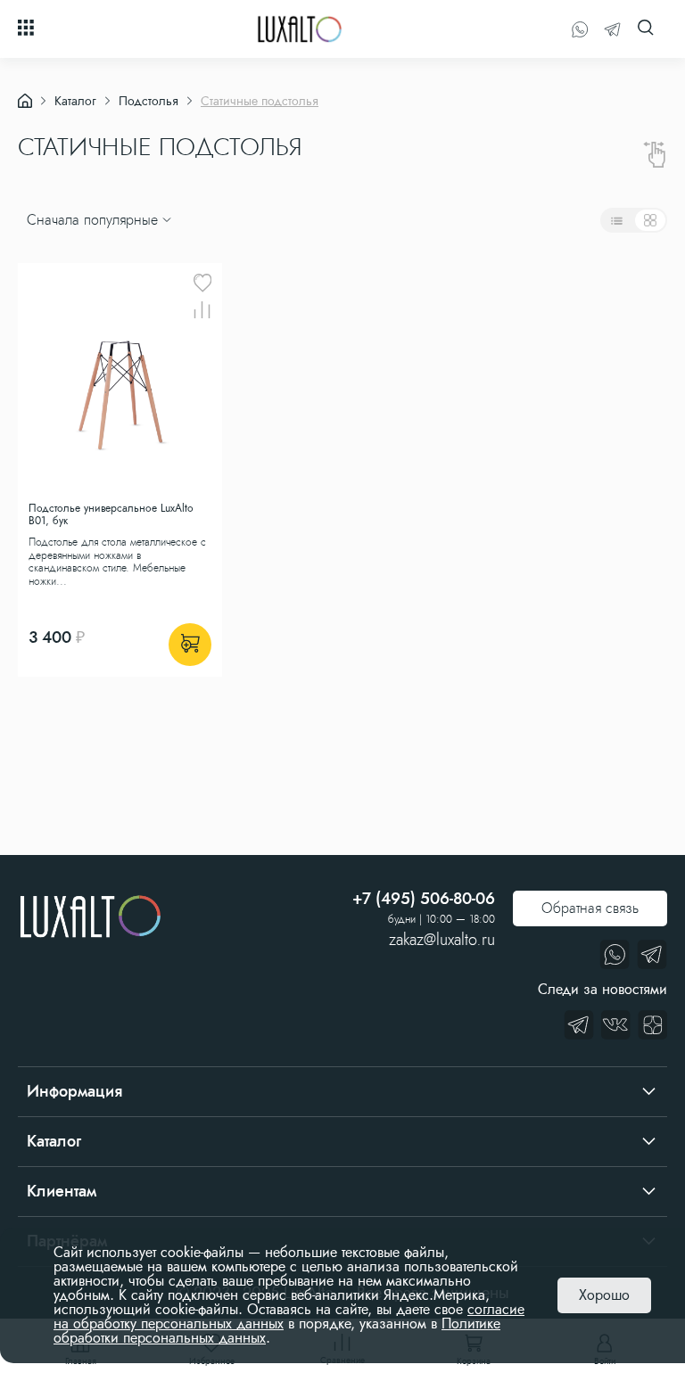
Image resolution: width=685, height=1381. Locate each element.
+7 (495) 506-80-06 (423, 899)
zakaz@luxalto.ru (442, 940)
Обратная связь (590, 908)
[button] (29, 186)
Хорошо (604, 1295)
